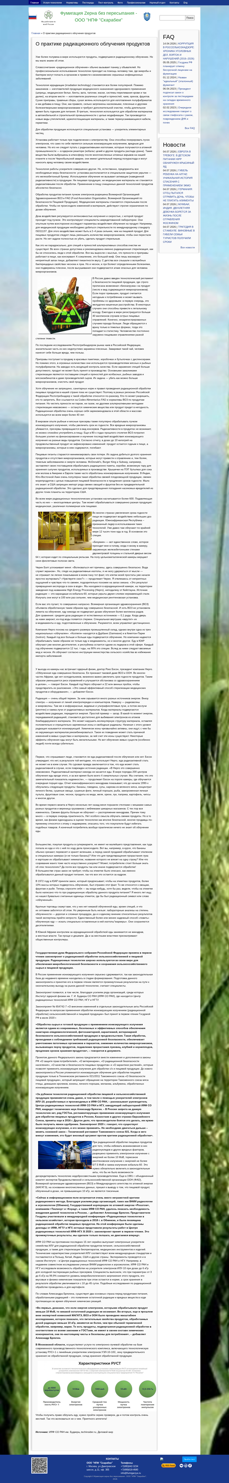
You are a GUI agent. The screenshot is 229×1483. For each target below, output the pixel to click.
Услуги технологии (52, 2)
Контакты (174, 2)
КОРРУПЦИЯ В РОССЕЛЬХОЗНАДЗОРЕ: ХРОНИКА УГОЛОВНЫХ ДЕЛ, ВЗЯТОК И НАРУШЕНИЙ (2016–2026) (178, 51)
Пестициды (88, 2)
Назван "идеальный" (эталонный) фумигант (178, 81)
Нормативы (72, 2)
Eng (185, 2)
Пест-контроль (105, 2)
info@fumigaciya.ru (131, 1473)
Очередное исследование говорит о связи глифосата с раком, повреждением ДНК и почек (178, 115)
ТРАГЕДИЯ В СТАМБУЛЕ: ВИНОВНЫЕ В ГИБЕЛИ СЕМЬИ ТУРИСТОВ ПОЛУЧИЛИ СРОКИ (179, 234)
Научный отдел (157, 2)
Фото (120, 2)
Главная (34, 2)
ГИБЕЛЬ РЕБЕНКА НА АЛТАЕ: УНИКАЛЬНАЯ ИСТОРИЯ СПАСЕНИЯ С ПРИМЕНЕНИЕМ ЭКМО (178, 178)
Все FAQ (190, 128)
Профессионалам (136, 2)
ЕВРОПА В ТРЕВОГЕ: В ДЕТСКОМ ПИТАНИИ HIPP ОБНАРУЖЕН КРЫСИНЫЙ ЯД (178, 159)
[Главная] (48, 14)
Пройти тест (189, 1459)
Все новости (188, 247)
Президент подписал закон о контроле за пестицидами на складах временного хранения (178, 96)
